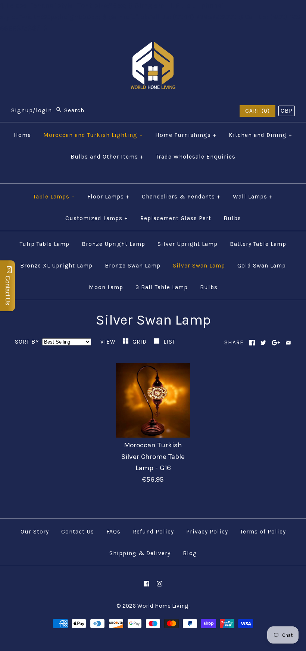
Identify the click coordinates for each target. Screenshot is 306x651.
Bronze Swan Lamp (132, 265)
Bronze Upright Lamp (113, 244)
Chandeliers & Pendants (181, 196)
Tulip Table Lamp (44, 244)
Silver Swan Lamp (199, 265)
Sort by (27, 341)
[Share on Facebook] (252, 342)
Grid (140, 341)
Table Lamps (54, 196)
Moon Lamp (106, 287)
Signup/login (31, 110)
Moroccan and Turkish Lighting (93, 135)
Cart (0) (257, 110)
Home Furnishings (185, 135)
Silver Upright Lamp (187, 244)
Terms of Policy (263, 531)
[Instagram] (159, 583)
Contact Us (77, 531)
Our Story (35, 531)
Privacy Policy (207, 531)
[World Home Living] (153, 47)
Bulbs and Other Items (107, 156)
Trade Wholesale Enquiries (195, 156)
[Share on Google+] (276, 342)
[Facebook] (146, 583)
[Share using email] (288, 342)
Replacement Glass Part (175, 218)
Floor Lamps (108, 196)
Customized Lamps (96, 218)
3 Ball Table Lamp (161, 287)
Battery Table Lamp (258, 244)
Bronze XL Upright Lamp (56, 265)
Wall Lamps (253, 196)
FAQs (113, 531)
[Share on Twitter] (263, 342)
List (169, 341)
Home (22, 135)
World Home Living (162, 606)
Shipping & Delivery (140, 553)
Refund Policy (153, 531)
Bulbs (232, 218)
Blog (190, 553)
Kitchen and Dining (260, 135)
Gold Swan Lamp (261, 265)
